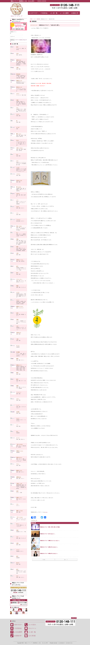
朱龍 (36, 520)
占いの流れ (31, 624)
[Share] (32, 517)
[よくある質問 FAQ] (64, 13)
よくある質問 (17, 632)
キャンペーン (31, 628)
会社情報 (31, 635)
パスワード (12, 36)
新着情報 (33, 520)
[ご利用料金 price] (44, 13)
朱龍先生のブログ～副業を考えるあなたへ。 (49, 547)
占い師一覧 (31, 632)
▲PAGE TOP (74, 617)
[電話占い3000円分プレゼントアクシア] (18, 26)
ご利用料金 (17, 628)
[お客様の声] (75, 13)
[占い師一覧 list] (54, 13)
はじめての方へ (17, 624)
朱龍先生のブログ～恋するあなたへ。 (48, 533)
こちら (46, 512)
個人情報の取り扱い (69, 642)
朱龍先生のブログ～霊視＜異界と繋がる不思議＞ (50, 527)
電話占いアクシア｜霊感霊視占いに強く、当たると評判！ (37, 642)
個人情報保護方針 (61, 642)
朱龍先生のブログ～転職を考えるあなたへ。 (49, 553)
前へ (44, 559)
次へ (65, 559)
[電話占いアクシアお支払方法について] (18, 602)
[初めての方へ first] (33, 13)
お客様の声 (17, 635)
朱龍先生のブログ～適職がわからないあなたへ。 (50, 540)
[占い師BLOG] (18, 611)
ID (10, 33)
